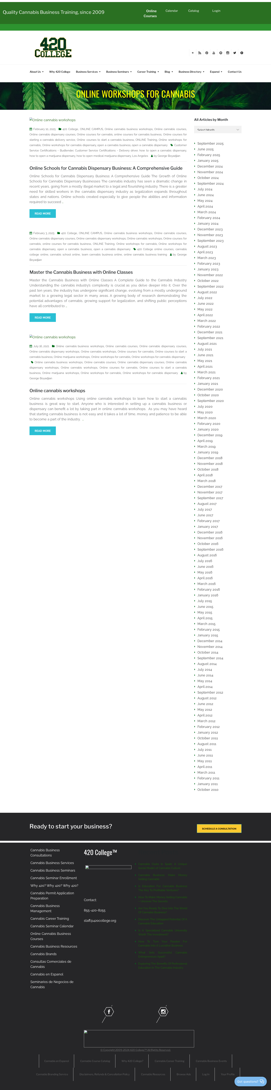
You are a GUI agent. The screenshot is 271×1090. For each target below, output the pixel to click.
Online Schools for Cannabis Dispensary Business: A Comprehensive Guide (106, 168)
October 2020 (208, 395)
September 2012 (210, 692)
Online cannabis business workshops (129, 129)
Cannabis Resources (153, 1074)
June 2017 (205, 515)
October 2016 (207, 544)
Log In (205, 1074)
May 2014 (204, 681)
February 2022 (208, 326)
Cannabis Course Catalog (95, 1061)
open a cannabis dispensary (149, 145)
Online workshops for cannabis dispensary (69, 145)
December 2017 (209, 486)
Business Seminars (117, 71)
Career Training (146, 71)
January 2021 (207, 384)
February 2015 (208, 629)
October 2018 (207, 469)
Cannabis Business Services (52, 863)
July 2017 (204, 509)
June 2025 (205, 149)
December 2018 (210, 458)
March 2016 (206, 584)
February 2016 (208, 589)
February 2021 (208, 378)
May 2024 (205, 201)
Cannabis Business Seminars (52, 870)
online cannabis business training (145, 254)
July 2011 (204, 750)
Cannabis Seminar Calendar (52, 926)
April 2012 (205, 715)
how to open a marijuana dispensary (52, 156)
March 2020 (206, 418)
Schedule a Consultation (219, 828)
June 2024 (205, 195)
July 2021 (204, 349)
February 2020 (208, 424)
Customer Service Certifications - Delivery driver (106, 150)
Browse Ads (184, 1074)
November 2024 (210, 172)
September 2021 (210, 338)
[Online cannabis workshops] (52, 337)
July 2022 (204, 298)
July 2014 (204, 669)
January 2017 (207, 526)
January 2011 (207, 784)
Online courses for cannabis (95, 134)
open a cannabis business (113, 145)
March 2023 (206, 258)
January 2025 (207, 161)
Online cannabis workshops (144, 238)
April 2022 (205, 315)
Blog (167, 71)
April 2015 (205, 618)
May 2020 (205, 412)
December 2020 (210, 389)
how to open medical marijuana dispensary (104, 156)
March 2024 (206, 212)
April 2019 (205, 441)
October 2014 (207, 652)
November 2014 (210, 647)
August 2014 (207, 664)
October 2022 (208, 281)
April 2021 (205, 366)
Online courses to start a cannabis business (105, 139)
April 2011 (204, 767)
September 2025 (210, 143)
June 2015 (205, 607)
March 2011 (206, 772)
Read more (43, 213)
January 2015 (207, 635)
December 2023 (210, 229)
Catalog (193, 11)
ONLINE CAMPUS (91, 129)
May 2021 (204, 361)
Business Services (87, 71)
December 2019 (210, 435)
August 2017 (207, 504)
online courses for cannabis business (137, 134)
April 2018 (205, 475)
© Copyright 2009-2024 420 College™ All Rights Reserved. (135, 1049)
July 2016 (204, 561)
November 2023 (210, 235)
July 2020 (205, 406)
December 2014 (209, 641)
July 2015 (204, 601)
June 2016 (205, 567)
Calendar (172, 11)
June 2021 (205, 355)
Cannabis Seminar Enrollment (53, 878)
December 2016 (210, 532)
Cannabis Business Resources (53, 946)
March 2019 (206, 446)
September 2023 (210, 241)
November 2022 (210, 275)
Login (216, 11)
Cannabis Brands (43, 954)
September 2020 (210, 401)
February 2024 (208, 218)
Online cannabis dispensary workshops (101, 238)
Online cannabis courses (170, 129)
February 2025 (208, 155)
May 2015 (204, 612)
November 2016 (210, 538)
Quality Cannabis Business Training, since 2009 (53, 12)
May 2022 (205, 309)
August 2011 (206, 744)
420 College (70, 129)
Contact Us (235, 71)
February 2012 (208, 727)
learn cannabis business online (102, 254)
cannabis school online (65, 254)
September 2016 (210, 549)
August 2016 (207, 555)
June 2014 (205, 675)
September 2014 (210, 658)
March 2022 (206, 321)
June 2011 (205, 755)
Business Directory (190, 71)
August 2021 (207, 344)
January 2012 (207, 732)
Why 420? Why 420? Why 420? (54, 885)
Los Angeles (140, 156)
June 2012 (205, 704)
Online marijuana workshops (72, 357)
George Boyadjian (169, 156)
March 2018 (206, 481)
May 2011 (204, 761)
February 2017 (208, 521)
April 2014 (205, 687)
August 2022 (207, 292)
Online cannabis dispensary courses (52, 134)
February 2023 (208, 263)
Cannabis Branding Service (52, 1074)
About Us (35, 71)
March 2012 (206, 721)
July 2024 (204, 189)
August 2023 (207, 246)
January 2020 (208, 429)
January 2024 (207, 223)
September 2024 (210, 183)
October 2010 (207, 790)
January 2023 (207, 269)
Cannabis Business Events (211, 1061)
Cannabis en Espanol (46, 974)
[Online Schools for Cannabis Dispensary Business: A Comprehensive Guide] (52, 120)
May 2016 (204, 572)
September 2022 (210, 286)
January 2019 (207, 452)
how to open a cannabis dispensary (162, 150)
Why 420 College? (132, 1061)
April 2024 (205, 206)
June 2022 (205, 303)
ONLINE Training (146, 139)
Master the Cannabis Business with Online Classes (81, 272)
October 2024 (208, 178)
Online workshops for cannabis (136, 244)
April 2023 (205, 252)
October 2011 (207, 738)
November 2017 (210, 492)
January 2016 (207, 595)
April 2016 (205, 578)
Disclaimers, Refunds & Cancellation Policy (104, 1074)
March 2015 (206, 624)
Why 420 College (59, 71)
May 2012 (204, 709)
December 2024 (210, 166)
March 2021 (206, 372)
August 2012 (207, 698)
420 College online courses (155, 249)
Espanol (214, 71)
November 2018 (210, 464)
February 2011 (208, 778)
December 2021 (209, 332)
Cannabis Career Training (49, 918)
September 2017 (210, 498)
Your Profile (228, 1074)
